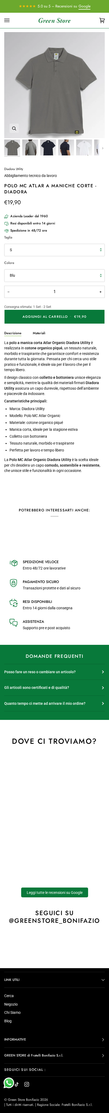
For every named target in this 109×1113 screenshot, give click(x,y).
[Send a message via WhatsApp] (9, 1083)
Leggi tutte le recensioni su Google (55, 892)
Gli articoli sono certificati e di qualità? (36, 687)
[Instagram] (26, 1084)
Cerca (9, 996)
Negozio (11, 1004)
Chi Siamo (12, 1012)
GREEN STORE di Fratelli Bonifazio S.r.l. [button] (33, 1055)
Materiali (39, 333)
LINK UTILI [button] (11, 979)
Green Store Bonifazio (23, 1099)
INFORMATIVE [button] (15, 1039)
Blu (12, 275)
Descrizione (12, 333)
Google (84, 6)
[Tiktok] (16, 1084)
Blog (8, 1021)
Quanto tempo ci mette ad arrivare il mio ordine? (44, 703)
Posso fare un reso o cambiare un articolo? (40, 672)
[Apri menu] (12, 20)
